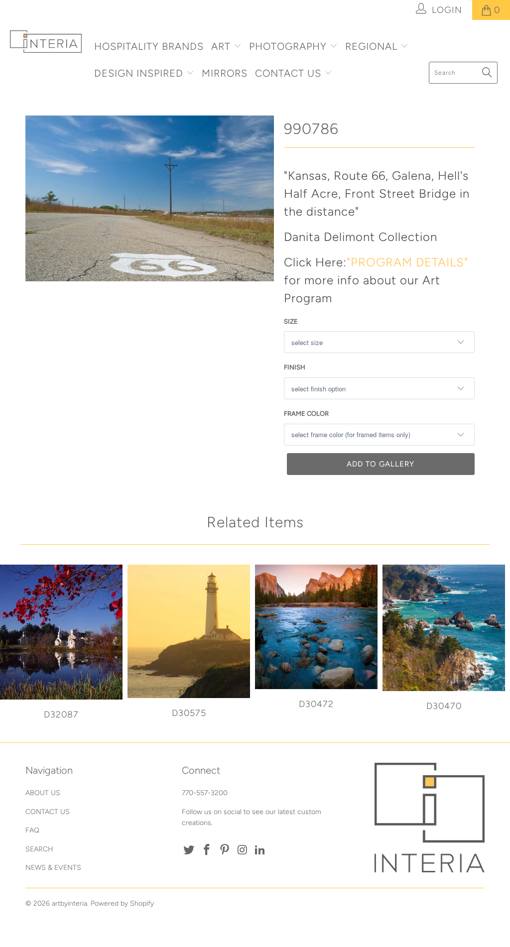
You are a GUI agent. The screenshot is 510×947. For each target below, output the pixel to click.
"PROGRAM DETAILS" (407, 262)
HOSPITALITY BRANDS (149, 46)
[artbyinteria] (46, 41)
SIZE (291, 321)
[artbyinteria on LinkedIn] (260, 850)
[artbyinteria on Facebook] (207, 850)
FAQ (32, 830)
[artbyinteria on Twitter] (189, 850)
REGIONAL (371, 46)
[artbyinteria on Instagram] (242, 850)
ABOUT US (42, 793)
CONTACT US (289, 73)
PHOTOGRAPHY (288, 46)
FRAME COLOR (306, 413)
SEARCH (39, 849)
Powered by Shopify (122, 903)
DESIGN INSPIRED (138, 73)
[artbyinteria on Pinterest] (224, 850)
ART (221, 46)
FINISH (294, 367)
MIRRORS (225, 73)
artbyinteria (69, 903)
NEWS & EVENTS (53, 867)
